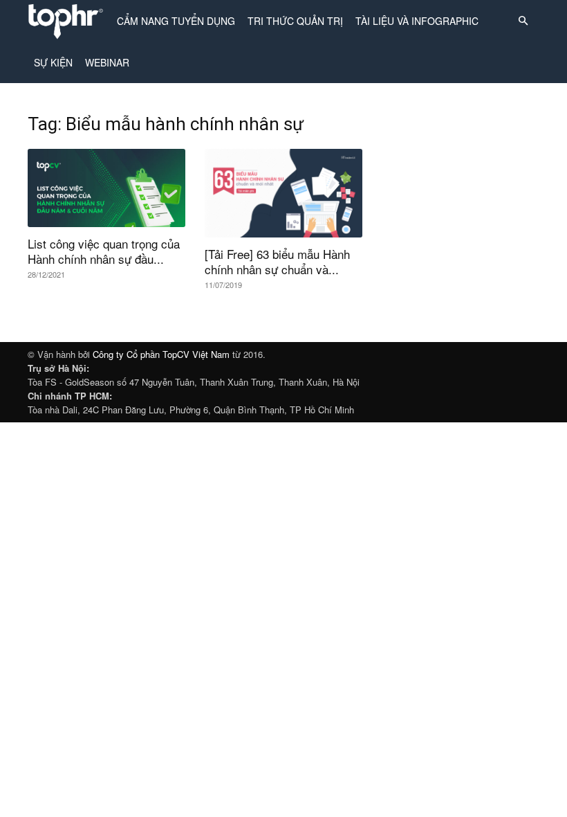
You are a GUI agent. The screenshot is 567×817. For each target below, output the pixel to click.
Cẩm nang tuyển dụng (176, 21)
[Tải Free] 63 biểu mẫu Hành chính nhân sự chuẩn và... (277, 261)
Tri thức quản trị (295, 21)
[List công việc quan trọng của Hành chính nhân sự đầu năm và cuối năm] (106, 188)
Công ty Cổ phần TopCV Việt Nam (161, 354)
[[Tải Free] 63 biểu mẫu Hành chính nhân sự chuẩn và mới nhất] (283, 193)
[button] (522, 21)
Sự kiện (53, 62)
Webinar (107, 62)
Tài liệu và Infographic (416, 21)
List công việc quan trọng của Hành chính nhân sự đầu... (104, 251)
